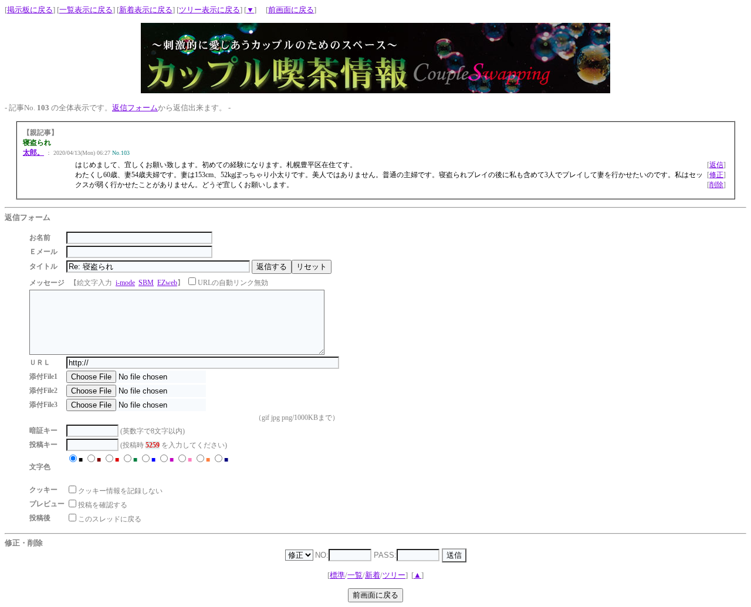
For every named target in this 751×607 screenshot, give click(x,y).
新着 (372, 575)
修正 (716, 175)
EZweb (167, 283)
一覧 (355, 575)
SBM (146, 283)
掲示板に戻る (30, 9)
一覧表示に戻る (86, 9)
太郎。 (33, 152)
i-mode (125, 283)
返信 (716, 165)
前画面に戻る (291, 9)
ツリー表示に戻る (209, 9)
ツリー (394, 575)
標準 (337, 575)
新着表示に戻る (145, 9)
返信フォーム (135, 107)
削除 (716, 185)
